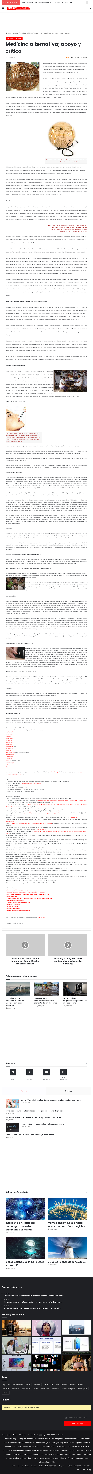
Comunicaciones (31, 1466)
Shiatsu (8, 767)
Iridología (8, 750)
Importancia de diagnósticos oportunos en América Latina (75, 1000)
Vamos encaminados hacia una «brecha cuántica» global (66, 1224)
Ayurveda (8, 736)
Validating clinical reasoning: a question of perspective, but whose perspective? (45, 813)
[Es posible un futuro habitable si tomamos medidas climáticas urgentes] (18, 989)
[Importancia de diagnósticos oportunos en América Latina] (75, 989)
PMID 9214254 (74, 817)
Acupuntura (9, 730)
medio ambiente (61, 1384)
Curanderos (9, 740)
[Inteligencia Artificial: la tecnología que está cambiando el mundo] (25, 1209)
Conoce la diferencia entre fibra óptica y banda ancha (30, 1134)
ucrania (5, 1393)
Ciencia (20, 1466)
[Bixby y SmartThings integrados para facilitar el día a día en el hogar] (46, 1345)
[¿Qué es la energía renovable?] (67, 1248)
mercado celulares (76, 1384)
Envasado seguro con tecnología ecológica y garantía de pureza (34, 1111)
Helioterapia (9, 744)
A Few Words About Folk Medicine (31, 783)
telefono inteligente (68, 1389)
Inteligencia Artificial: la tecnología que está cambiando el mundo (20, 1226)
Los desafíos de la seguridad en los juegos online (42, 1124)
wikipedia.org (54, 772)
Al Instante (86, 1466)
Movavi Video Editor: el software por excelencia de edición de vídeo (51, 1100)
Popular (24, 1091)
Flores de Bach (10, 742)
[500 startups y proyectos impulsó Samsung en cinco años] (46, 1363)
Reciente (68, 1091)
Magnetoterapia (10, 752)
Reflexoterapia (10, 762)
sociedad (55, 1389)
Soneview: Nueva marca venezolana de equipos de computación (34, 1117)
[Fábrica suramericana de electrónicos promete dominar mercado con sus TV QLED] (16, 1363)
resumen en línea (56, 811)
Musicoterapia (10, 754)
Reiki (7, 765)
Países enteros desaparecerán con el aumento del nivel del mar (45, 1000)
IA (52, 1384)
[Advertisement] (46, 19)
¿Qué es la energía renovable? (67, 1262)
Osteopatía (9, 758)
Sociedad (77, 1466)
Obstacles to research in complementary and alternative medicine (32, 823)
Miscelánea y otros (35, 33)
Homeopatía (9, 748)
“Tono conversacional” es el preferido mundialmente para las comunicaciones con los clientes (56, 2)
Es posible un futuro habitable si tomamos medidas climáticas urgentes (15, 1001)
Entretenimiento (51, 1466)
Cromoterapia (10, 738)
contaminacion (18, 1384)
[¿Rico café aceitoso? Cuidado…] (16, 1328)
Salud (70, 1466)
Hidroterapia (9, 746)
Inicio (9, 33)
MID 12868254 (42, 829)
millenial (6, 1389)
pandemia (15, 1389)
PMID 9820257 (10, 821)
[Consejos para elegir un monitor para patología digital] (16, 1345)
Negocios (62, 1466)
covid (28, 1384)
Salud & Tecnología (20, 33)
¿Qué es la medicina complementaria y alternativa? (21, 890)
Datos (41, 1466)
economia (37, 1384)
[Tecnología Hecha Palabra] (18, 8)
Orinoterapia (9, 756)
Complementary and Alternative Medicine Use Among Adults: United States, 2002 (61, 800)
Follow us (6, 1400)
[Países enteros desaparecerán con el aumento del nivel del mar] (46, 989)
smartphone (45, 1389)
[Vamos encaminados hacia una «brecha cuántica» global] (67, 1209)
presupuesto (26, 1389)
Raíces (7, 760)
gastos (46, 1384)
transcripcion (82, 1389)
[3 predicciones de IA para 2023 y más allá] (25, 1248)
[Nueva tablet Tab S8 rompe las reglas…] (76, 1363)
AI (9, 1384)
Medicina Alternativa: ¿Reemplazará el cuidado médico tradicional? (26, 892)
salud (36, 1389)
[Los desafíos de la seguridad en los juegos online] (12, 1127)
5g (4, 1384)
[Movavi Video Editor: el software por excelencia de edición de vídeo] (12, 1103)
